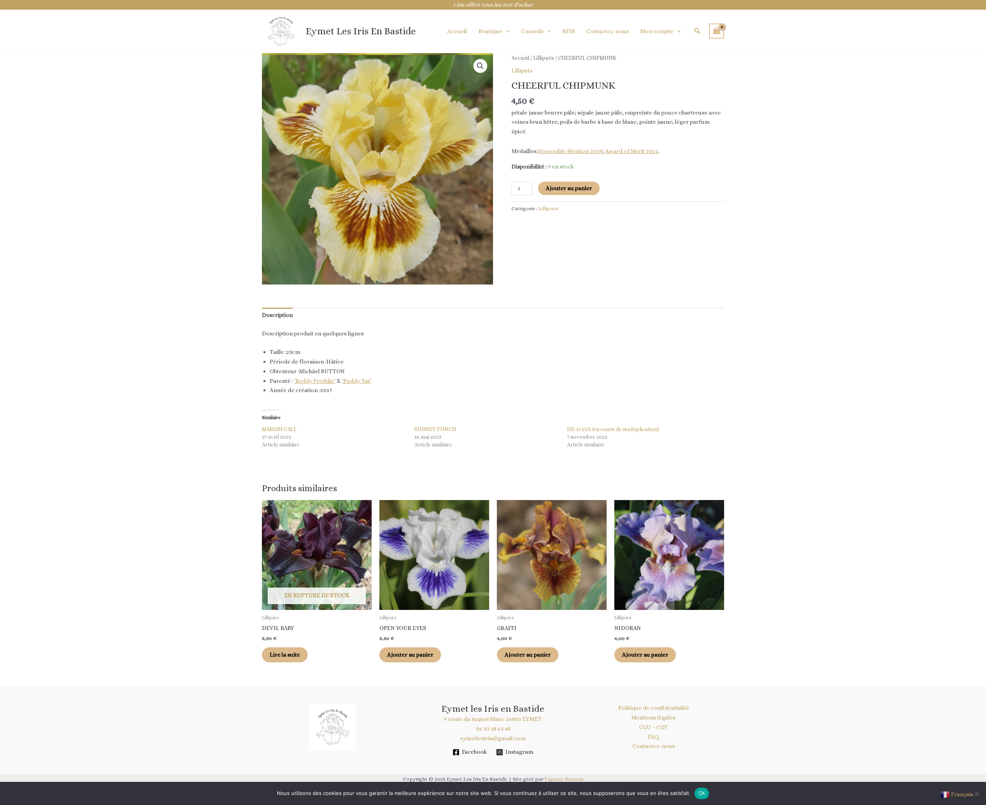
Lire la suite (285, 654)
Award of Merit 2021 (631, 151)
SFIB (568, 31)
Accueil (457, 31)
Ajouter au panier (569, 188)
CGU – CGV (653, 727)
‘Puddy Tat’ (356, 380)
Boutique (490, 31)
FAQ (653, 736)
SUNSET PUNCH (435, 429)
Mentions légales (653, 717)
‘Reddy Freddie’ (314, 380)
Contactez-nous (607, 31)
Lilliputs (543, 58)
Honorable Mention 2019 (570, 151)
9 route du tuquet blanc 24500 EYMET (493, 719)
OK (702, 793)
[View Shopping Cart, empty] (716, 31)
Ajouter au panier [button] (410, 654)
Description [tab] (277, 315)
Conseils (532, 31)
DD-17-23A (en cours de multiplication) (613, 429)
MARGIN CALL (279, 429)
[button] (506, 31)
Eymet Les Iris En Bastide (361, 31)
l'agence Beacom (564, 779)
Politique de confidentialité (653, 707)
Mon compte (656, 31)
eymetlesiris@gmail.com (493, 738)
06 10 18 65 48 (493, 728)
